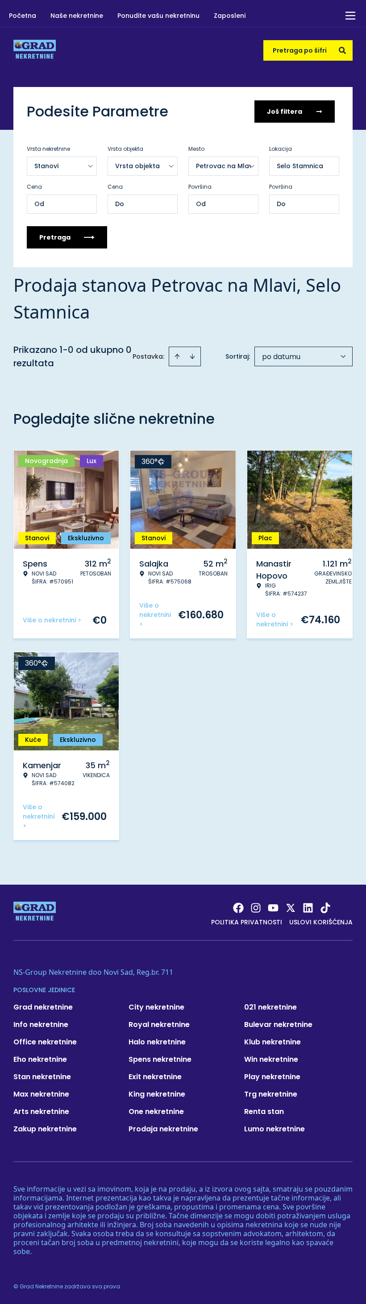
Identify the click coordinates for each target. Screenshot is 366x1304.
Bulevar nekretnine (278, 1024)
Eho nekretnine (40, 1059)
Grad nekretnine (43, 1007)
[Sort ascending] (177, 356)
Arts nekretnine (41, 1111)
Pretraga (55, 237)
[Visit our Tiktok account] (325, 907)
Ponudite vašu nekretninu (158, 15)
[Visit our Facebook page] (238, 907)
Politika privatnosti (246, 922)
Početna (22, 15)
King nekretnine (157, 1094)
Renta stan (264, 1111)
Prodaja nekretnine (163, 1129)
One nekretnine (156, 1111)
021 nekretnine (270, 1007)
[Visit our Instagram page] (255, 907)
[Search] (342, 50)
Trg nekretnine (270, 1094)
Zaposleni (229, 15)
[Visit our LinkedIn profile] (308, 907)
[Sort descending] (192, 356)
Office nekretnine (45, 1042)
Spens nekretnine (160, 1059)
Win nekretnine (271, 1059)
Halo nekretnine (157, 1042)
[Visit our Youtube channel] (273, 907)
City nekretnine (156, 1007)
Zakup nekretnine (45, 1129)
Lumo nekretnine (274, 1129)
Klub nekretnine (272, 1042)
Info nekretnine (40, 1024)
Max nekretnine (41, 1094)
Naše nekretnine (76, 15)
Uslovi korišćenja (321, 922)
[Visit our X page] (290, 907)
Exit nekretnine (155, 1077)
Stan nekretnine (42, 1077)
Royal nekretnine (159, 1024)
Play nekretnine (272, 1077)
